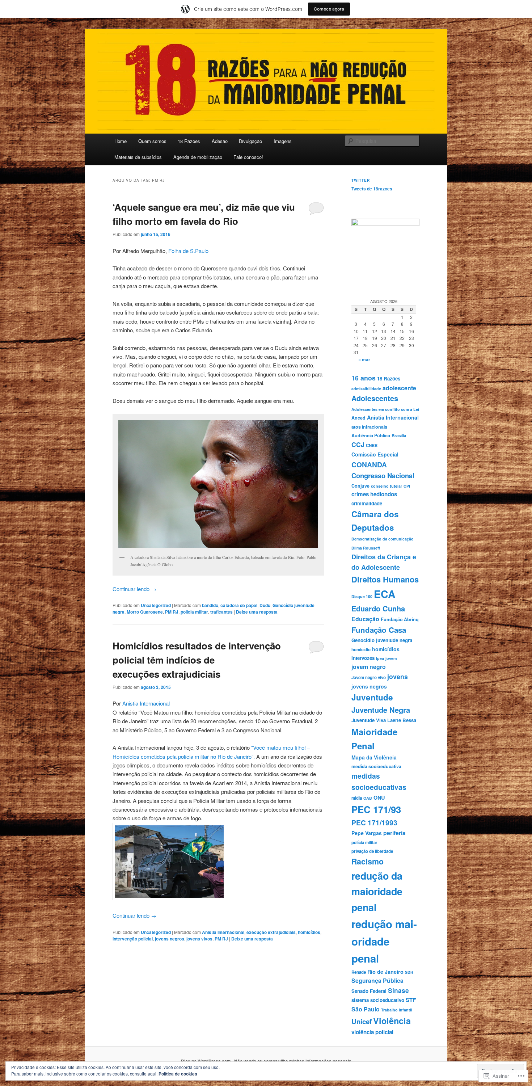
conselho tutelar (386, 486)
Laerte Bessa (401, 720)
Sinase (398, 990)
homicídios (309, 932)
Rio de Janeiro (385, 971)
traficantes (221, 612)
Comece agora (329, 9)
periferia (394, 833)
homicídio (361, 650)
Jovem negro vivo (368, 677)
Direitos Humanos (385, 579)
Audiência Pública (370, 435)
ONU (379, 797)
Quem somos (152, 141)
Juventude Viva (368, 720)
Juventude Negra (380, 709)
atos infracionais (369, 427)
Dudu (264, 605)
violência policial (372, 1032)
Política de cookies (178, 1073)
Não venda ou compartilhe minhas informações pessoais (292, 1061)
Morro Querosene (145, 612)
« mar (364, 359)
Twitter (360, 180)
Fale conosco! (248, 156)
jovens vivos (199, 938)
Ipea (380, 658)
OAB (367, 798)
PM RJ (171, 612)
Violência (392, 1021)
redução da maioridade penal (376, 891)
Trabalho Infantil (396, 1010)
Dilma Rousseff (365, 548)
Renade (358, 972)
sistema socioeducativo (377, 1000)
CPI (407, 486)
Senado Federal (369, 991)
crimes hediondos (374, 494)
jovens (397, 676)
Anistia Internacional (146, 703)
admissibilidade (366, 388)
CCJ (357, 444)
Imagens (283, 141)
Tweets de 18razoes (371, 188)
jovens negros (169, 938)
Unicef (361, 1021)
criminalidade (366, 503)
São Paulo (365, 1009)
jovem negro (368, 666)
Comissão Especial (374, 454)
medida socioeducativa (376, 766)
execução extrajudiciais (271, 932)
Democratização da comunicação (382, 539)
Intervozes (363, 657)
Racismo (367, 861)
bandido (210, 605)
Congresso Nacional (382, 475)
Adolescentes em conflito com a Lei (385, 409)
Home (120, 141)
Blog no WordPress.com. (206, 1061)
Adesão (220, 141)
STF (411, 1000)
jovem (391, 658)
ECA (385, 593)
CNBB (371, 445)
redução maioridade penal (384, 941)
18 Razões (189, 141)
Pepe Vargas (366, 833)
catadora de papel (238, 605)
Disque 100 (361, 596)
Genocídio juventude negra (381, 640)
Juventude (372, 697)
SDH (409, 972)
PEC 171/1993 (374, 822)
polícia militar (194, 612)
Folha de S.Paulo (188, 250)
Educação (365, 619)
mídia (356, 798)
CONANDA (369, 464)
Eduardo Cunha (378, 608)
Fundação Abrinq (400, 619)
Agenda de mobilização (197, 156)
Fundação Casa (378, 629)
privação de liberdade (372, 851)
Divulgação (250, 141)
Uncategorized (156, 605)
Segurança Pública (377, 980)
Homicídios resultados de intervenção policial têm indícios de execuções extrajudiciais (197, 660)
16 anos (363, 377)
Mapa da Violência (374, 757)
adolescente (399, 388)
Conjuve (360, 486)
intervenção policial (133, 938)
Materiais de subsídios (138, 156)
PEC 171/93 (376, 809)
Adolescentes (374, 398)
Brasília (399, 436)
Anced (358, 417)
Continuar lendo (134, 589)
